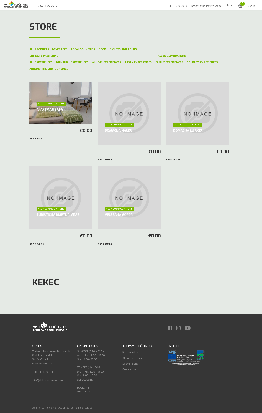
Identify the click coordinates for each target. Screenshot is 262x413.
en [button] (228, 5)
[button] (240, 5)
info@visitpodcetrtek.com (206, 6)
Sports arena (130, 364)
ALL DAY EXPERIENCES (106, 62)
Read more (36, 138)
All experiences (40, 62)
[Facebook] (172, 327)
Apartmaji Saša (50, 109)
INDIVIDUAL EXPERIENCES (71, 62)
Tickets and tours (123, 49)
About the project (132, 358)
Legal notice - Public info (44, 407)
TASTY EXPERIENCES (138, 62)
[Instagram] (180, 327)
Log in (251, 6)
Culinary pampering (43, 56)
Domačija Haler (118, 130)
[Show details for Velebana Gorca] (129, 197)
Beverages (59, 49)
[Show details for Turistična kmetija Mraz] (60, 197)
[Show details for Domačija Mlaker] (197, 113)
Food (102, 49)
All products (47, 5)
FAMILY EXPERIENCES (169, 62)
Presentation (130, 352)
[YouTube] (189, 327)
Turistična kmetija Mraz (58, 215)
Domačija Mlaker (188, 130)
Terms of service (83, 407)
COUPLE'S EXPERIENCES (202, 62)
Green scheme (131, 369)
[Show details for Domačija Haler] (129, 113)
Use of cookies (65, 407)
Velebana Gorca (119, 215)
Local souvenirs (83, 49)
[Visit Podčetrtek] (49, 326)
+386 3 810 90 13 (177, 6)
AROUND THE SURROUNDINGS (48, 69)
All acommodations (172, 56)
